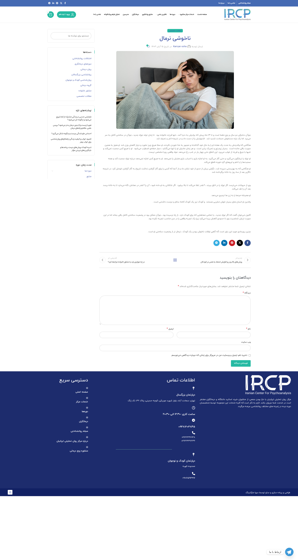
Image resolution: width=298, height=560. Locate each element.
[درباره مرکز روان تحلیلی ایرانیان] (87, 437)
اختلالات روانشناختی (81, 58)
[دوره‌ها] (87, 408)
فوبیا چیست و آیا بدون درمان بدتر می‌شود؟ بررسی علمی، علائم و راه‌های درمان (72, 127)
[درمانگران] (87, 417)
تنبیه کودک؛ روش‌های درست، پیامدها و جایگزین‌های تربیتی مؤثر (75, 149)
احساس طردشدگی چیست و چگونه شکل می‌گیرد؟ (71, 133)
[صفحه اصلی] (87, 388)
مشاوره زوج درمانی (79, 451)
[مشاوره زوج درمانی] (87, 447)
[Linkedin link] (53, 3)
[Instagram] (10, 492)
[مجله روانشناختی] (87, 427)
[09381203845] (193, 420)
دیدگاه (247, 293)
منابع (89, 176)
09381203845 (186, 427)
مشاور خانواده (85, 90)
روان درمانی (85, 69)
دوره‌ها (85, 411)
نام (248, 329)
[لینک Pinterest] (57, 3)
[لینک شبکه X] (61, 3)
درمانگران (83, 421)
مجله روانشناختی (79, 431)
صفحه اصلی (81, 392)
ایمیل (170, 329)
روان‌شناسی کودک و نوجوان (78, 80)
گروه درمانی (85, 85)
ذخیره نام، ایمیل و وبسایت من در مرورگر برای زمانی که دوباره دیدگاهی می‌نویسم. (209, 355)
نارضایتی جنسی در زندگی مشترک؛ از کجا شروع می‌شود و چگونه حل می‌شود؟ (73, 119)
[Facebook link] (65, 3)
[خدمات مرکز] (87, 398)
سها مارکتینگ (252, 492)
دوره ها (88, 170)
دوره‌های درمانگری (83, 63)
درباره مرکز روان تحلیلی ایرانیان (72, 441)
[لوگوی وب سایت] (237, 14)
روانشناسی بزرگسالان (81, 74)
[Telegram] (289, 552)
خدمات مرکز (82, 401)
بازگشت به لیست (175, 260)
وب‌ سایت (246, 342)
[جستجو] (54, 35)
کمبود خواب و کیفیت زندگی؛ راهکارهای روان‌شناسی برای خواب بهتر (71, 141)
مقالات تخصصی (175, 30)
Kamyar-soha (180, 46)
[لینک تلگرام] (49, 3)
